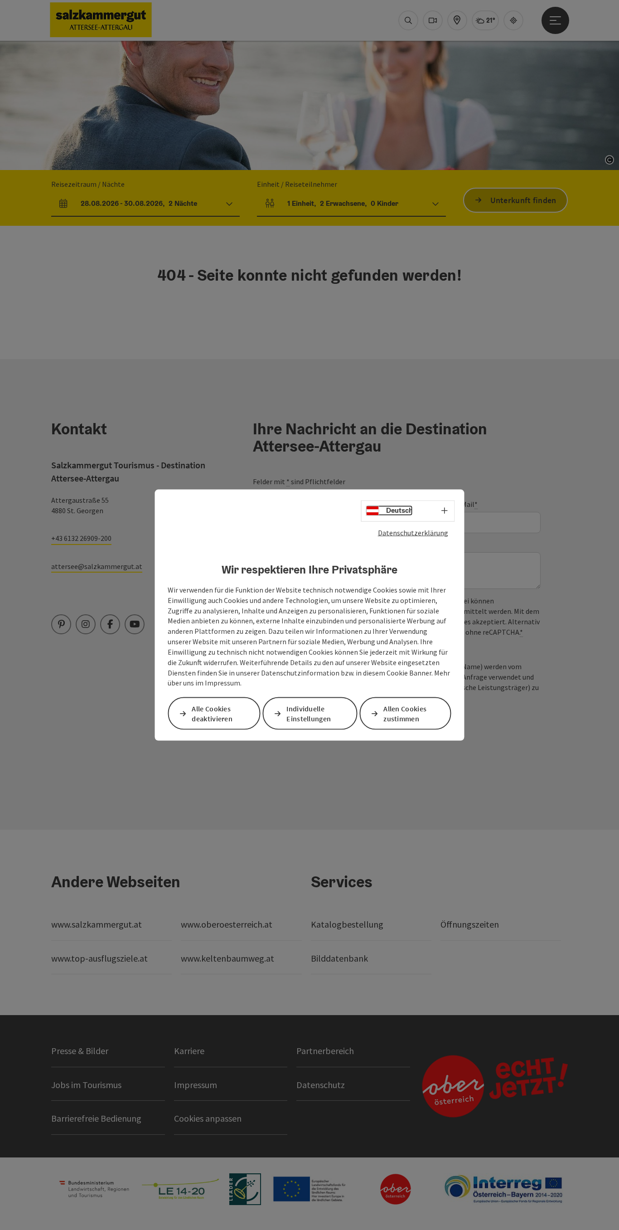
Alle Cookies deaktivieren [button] (212, 713)
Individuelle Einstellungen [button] (308, 713)
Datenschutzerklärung (413, 532)
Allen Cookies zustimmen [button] (404, 713)
